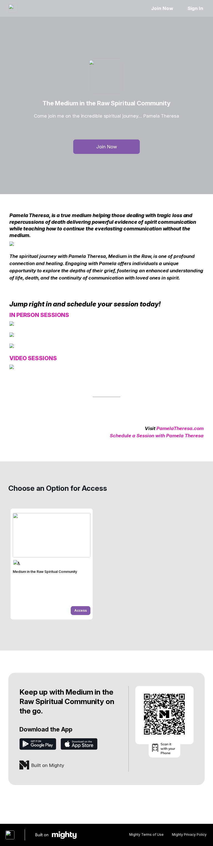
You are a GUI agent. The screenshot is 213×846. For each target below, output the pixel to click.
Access (80, 610)
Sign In (195, 8)
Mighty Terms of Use (146, 834)
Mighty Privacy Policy (189, 834)
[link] (51, 564)
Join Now (162, 8)
